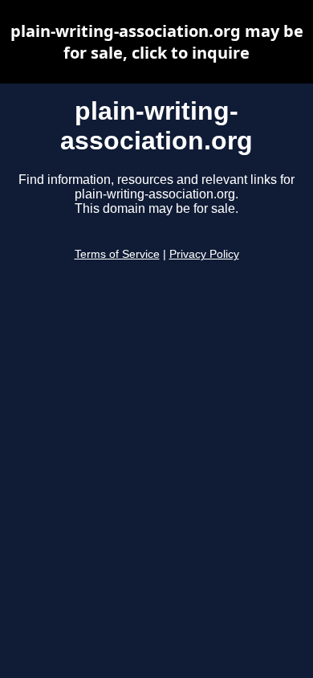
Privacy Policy (204, 254)
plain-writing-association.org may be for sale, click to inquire (156, 41)
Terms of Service (117, 254)
